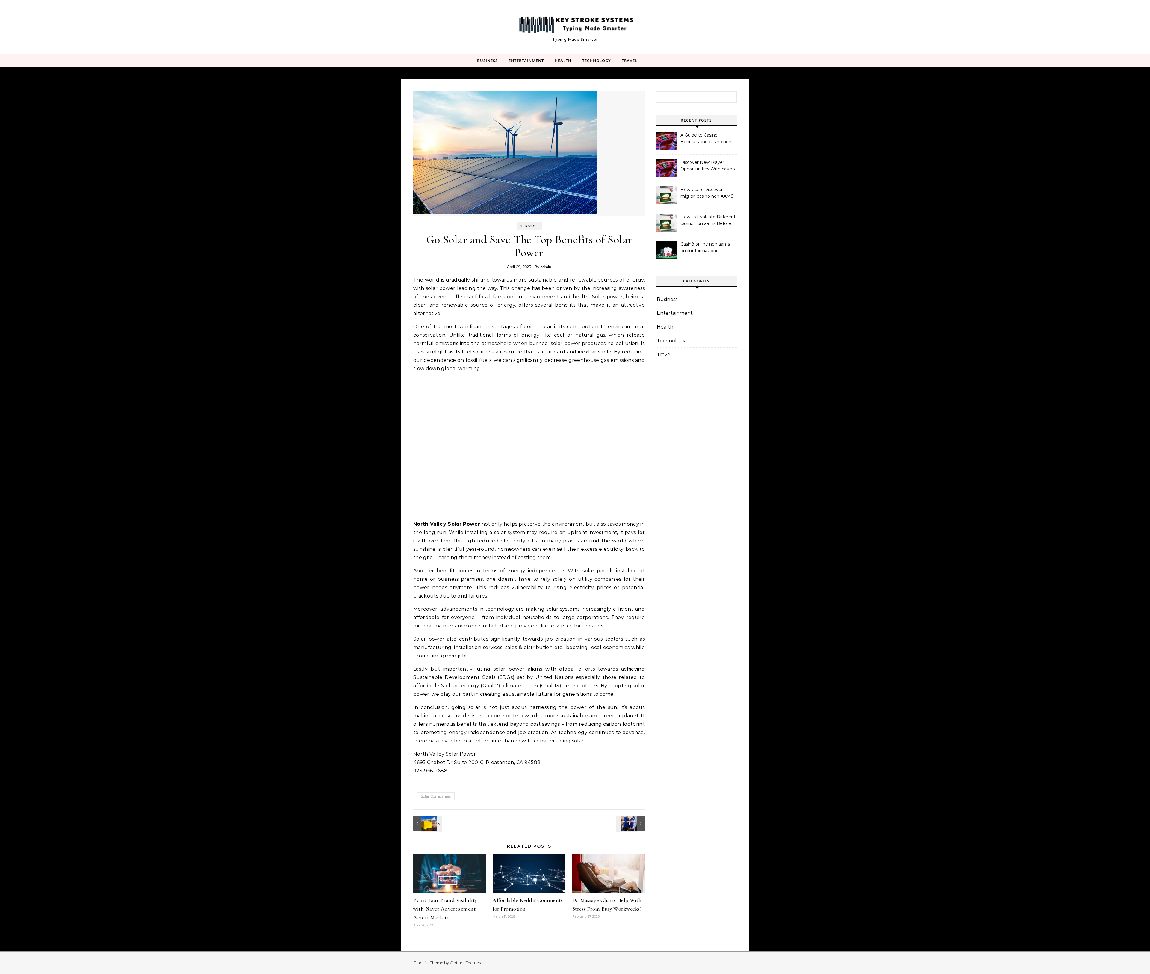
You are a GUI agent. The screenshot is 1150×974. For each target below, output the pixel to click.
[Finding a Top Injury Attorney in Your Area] (631, 823)
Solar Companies (436, 796)
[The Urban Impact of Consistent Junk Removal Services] (426, 823)
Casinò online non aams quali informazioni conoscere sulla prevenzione (705, 248)
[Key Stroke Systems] (575, 24)
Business (487, 60)
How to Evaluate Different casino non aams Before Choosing (708, 220)
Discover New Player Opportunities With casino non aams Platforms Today (707, 166)
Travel (629, 60)
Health (563, 60)
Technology (596, 60)
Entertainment (526, 60)
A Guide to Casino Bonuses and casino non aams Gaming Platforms (706, 139)
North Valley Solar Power (446, 524)
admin (546, 267)
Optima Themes (465, 962)
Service (529, 226)
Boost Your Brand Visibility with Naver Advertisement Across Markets (445, 909)
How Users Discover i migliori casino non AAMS (706, 193)
